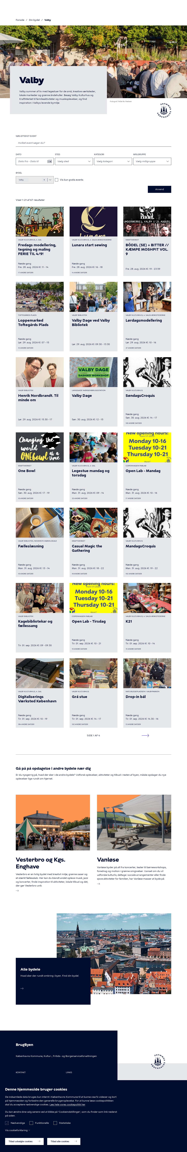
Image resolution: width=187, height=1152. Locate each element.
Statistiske (65, 1122)
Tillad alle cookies (60, 1141)
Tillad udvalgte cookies (21, 1141)
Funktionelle (42, 1122)
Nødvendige (18, 1122)
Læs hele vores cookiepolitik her (67, 1104)
